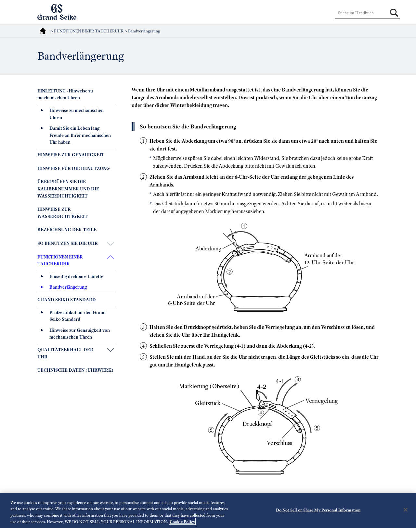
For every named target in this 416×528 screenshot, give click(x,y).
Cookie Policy (182, 521)
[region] (208, 510)
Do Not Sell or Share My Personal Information (318, 510)
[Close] (405, 509)
